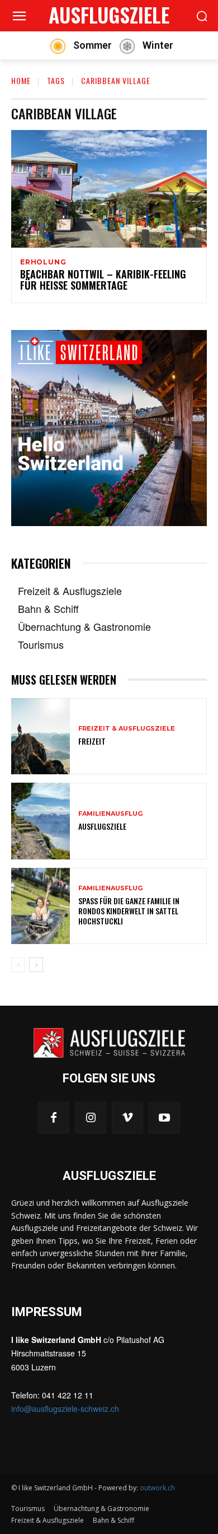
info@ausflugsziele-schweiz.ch (65, 1408)
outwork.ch (157, 1488)
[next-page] (36, 964)
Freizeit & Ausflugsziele (126, 729)
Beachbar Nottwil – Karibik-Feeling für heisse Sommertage (103, 279)
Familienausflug (110, 814)
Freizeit (92, 741)
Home (21, 80)
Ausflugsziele (102, 826)
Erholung (43, 262)
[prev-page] (18, 964)
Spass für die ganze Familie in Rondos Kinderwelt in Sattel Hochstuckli (128, 911)
